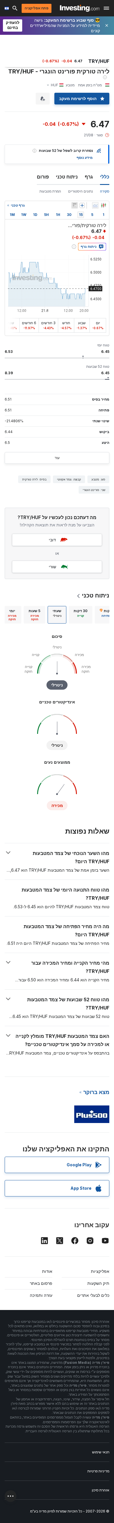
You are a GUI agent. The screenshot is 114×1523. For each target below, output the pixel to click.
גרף (89, 177)
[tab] (80, 615)
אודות (47, 1271)
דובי (52, 539)
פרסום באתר (41, 1283)
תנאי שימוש (100, 1452)
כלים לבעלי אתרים (93, 1295)
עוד (57, 458)
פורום (43, 177)
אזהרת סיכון (100, 1490)
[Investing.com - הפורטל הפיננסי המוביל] (79, 8)
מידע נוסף (85, 157)
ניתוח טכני (67, 177)
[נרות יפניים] (103, 205)
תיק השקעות (98, 1283)
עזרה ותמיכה (41, 1295)
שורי (52, 566)
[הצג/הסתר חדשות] (74, 205)
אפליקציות (100, 1271)
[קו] (95, 205)
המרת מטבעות (50, 191)
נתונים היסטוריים (80, 191)
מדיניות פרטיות (98, 1471)
